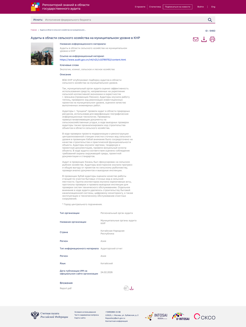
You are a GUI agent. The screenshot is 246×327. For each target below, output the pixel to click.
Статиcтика (155, 7)
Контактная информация (116, 321)
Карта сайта (79, 318)
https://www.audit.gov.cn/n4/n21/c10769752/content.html (93, 59)
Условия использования (85, 312)
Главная (34, 30)
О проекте (140, 7)
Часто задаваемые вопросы (86, 315)
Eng (213, 7)
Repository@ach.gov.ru (115, 318)
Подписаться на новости (177, 7)
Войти (200, 7)
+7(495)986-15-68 (113, 312)
